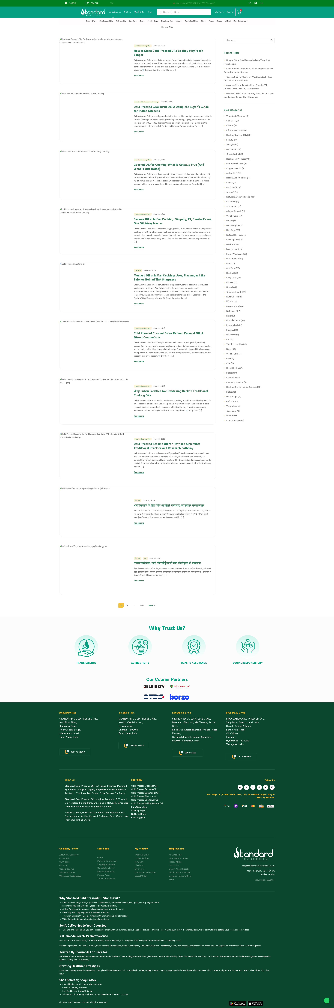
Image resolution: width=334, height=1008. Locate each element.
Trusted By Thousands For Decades (83, 952)
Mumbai (91, 946)
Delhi (84, 946)
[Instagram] (259, 787)
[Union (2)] (261, 3)
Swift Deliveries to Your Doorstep (82, 926)
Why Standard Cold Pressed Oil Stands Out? (89, 898)
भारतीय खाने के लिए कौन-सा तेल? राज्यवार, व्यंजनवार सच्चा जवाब (169, 505)
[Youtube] (246, 787)
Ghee (141, 970)
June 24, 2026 (150, 270)
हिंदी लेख (137, 500)
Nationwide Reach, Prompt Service (83, 936)
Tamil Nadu (81, 941)
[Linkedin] (272, 787)
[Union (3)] (250, 3)
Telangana (128, 941)
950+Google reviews (87, 916)
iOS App (95, 3)
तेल (145, 558)
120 (142, 605)
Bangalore (137, 930)
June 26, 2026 (167, 102)
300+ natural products (84, 919)
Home (164, 27)
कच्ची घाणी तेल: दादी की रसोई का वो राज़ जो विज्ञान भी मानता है (167, 563)
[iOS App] (88, 3)
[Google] (240, 787)
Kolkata (105, 946)
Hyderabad (80, 930)
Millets (181, 970)
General (138, 270)
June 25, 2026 (159, 214)
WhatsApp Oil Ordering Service (76, 994)
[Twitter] (265, 787)
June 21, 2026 (159, 328)
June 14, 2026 (149, 500)
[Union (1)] (255, 3)
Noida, (125, 946)
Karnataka (92, 941)
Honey (148, 970)
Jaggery (170, 970)
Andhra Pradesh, (112, 941)
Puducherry (182, 946)
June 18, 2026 (159, 386)
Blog (171, 27)
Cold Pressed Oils (130, 970)
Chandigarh (134, 946)
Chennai (66, 930)
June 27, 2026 (159, 46)
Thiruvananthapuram (150, 946)
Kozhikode (165, 946)
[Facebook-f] (252, 787)
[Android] (66, 3)
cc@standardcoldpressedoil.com (258, 866)
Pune (98, 946)
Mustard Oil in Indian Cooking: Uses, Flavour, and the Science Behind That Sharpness (169, 277)
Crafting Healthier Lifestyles (79, 966)
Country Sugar (158, 970)
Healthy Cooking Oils (142, 46)
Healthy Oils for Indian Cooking (146, 102)
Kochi (173, 946)
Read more (139, 75)
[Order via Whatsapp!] (326, 1001)
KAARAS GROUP (81, 1002)
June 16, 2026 (159, 439)
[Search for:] (249, 40)
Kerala (100, 941)
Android (72, 3)
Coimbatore (194, 946)
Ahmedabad (115, 946)
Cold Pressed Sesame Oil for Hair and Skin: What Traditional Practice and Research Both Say (167, 446)
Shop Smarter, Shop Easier (77, 980)
